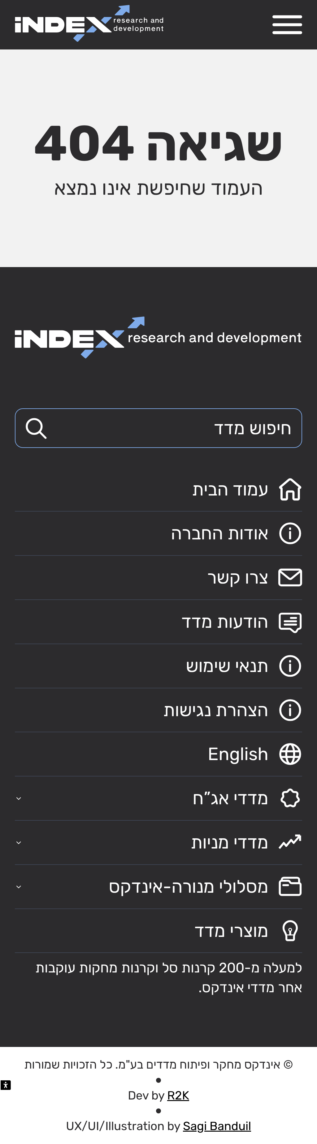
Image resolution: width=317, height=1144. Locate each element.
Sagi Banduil (217, 1126)
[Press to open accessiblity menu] (5, 1085)
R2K (178, 1095)
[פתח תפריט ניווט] (287, 25)
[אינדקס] (89, 23)
